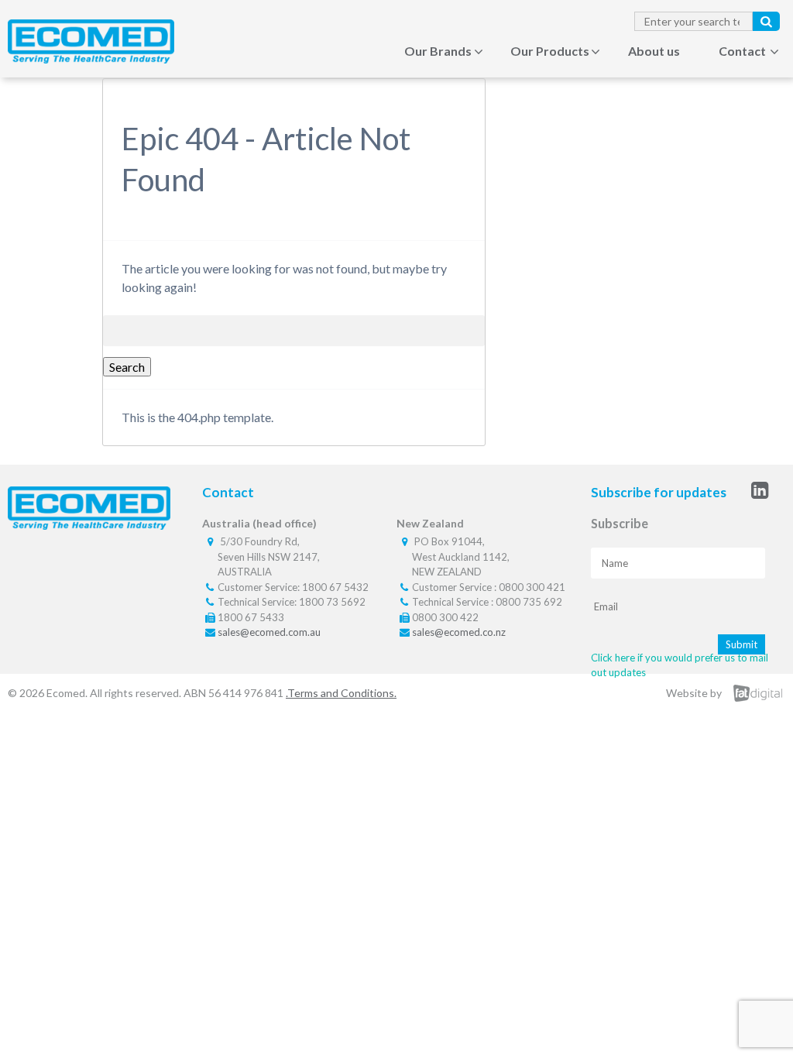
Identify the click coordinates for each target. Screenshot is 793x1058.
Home (348, 50)
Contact (742, 50)
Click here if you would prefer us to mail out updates (679, 665)
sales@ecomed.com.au (269, 632)
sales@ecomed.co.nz (459, 632)
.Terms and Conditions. (341, 692)
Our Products (549, 50)
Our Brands (438, 50)
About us (654, 50)
